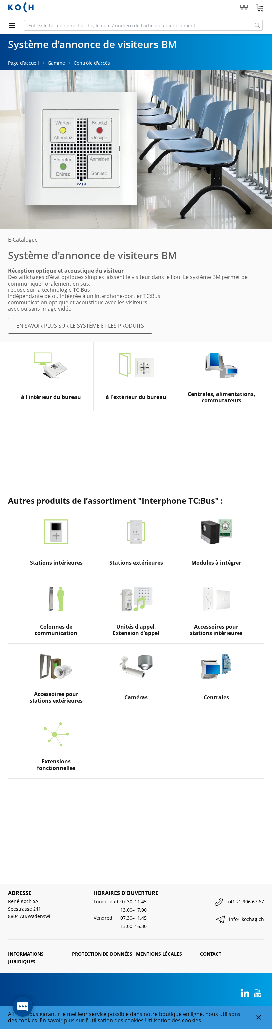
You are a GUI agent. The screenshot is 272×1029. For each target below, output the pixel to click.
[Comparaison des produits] (244, 8)
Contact (210, 954)
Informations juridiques (26, 957)
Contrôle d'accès (92, 63)
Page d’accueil (23, 63)
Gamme (56, 63)
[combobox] (138, 25)
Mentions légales (159, 954)
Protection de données (102, 954)
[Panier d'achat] (260, 8)
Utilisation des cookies (173, 1020)
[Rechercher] (257, 25)
